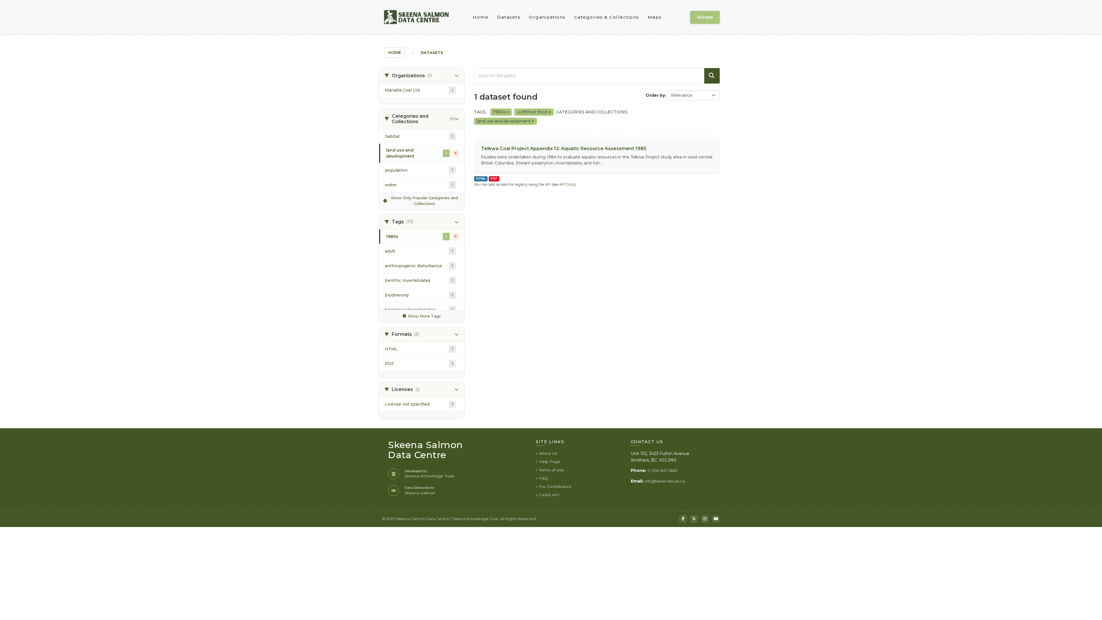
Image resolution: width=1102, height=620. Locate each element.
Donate (705, 17)
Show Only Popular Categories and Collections (424, 200)
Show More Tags (424, 316)
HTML (481, 179)
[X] (694, 519)
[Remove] (508, 112)
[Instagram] (705, 519)
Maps (655, 17)
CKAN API (549, 495)
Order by (655, 95)
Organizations (547, 17)
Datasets (508, 17)
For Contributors (555, 486)
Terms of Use (551, 470)
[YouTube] (716, 519)
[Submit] (712, 76)
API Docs (567, 184)
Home (480, 17)
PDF (493, 179)
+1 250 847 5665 (662, 470)
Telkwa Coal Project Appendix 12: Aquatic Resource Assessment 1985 (564, 148)
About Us (548, 453)
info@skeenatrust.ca (665, 481)
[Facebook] (683, 519)
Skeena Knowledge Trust (429, 476)
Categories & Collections (606, 17)
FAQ (543, 478)
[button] (421, 75)
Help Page (549, 461)
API (548, 184)
